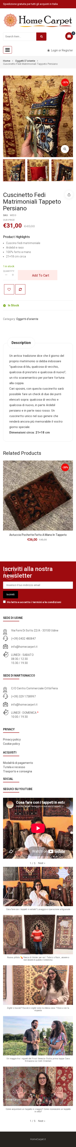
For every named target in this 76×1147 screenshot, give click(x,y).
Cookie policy (11, 743)
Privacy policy (12, 739)
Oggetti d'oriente (25, 60)
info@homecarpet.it (24, 646)
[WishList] (9, 289)
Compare (20, 289)
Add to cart (40, 275)
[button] (41, 863)
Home (6, 60)
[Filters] (9, 573)
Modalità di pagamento (18, 762)
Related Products (22, 453)
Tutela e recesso (14, 767)
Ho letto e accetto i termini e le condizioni (34, 602)
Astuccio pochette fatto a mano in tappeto (38, 534)
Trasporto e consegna (17, 771)
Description (21, 343)
